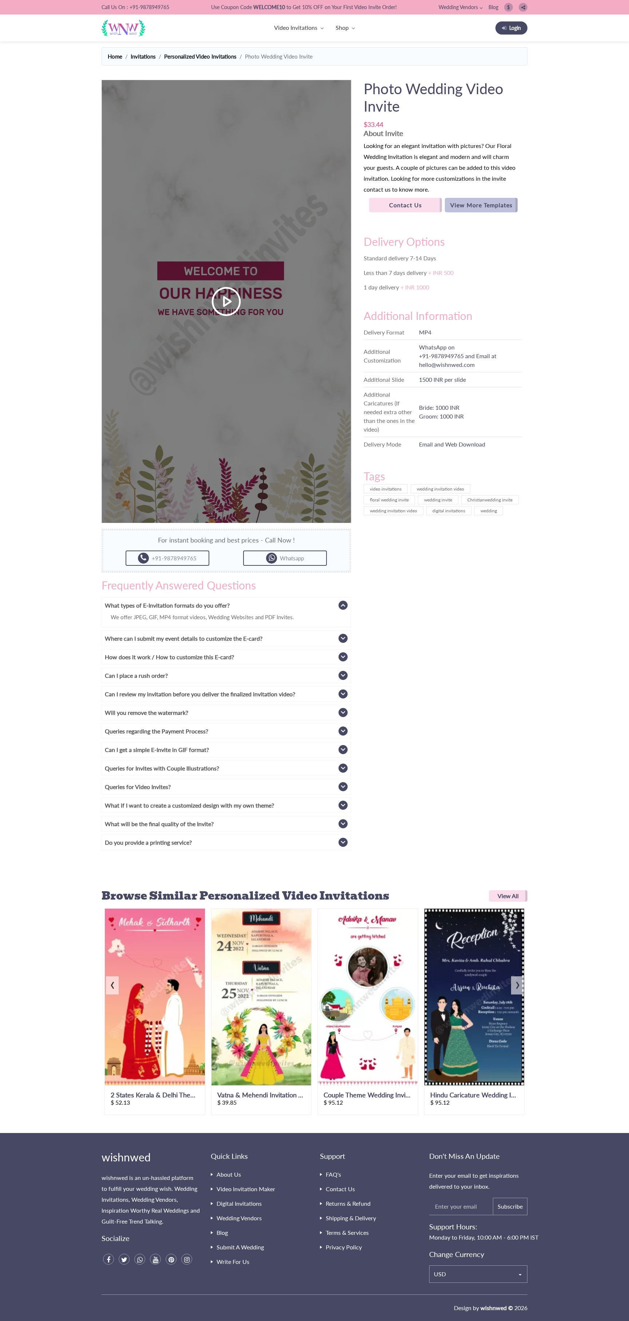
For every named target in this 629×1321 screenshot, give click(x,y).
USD (440, 1273)
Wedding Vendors (458, 7)
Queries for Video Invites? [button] (138, 786)
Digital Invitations (239, 1203)
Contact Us (405, 204)
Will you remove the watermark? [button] (146, 712)
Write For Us (233, 1261)
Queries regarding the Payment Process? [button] (156, 731)
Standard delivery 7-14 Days (400, 258)
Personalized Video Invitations (200, 56)
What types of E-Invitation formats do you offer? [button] (167, 605)
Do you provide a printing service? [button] (148, 842)
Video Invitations (295, 27)
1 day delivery (396, 287)
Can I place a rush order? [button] (136, 675)
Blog (493, 7)
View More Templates (481, 204)
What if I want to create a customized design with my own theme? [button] (189, 805)
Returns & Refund (348, 1203)
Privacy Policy (344, 1247)
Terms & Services (347, 1232)
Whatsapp (292, 558)
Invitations (143, 56)
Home (115, 56)
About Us (229, 1174)
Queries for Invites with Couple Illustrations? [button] (162, 768)
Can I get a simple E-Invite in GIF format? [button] (157, 749)
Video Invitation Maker (246, 1188)
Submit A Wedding (240, 1247)
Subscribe (510, 1206)
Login (515, 28)
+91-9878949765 (441, 355)
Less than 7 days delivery (409, 272)
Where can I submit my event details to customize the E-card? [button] (183, 638)
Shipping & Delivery (351, 1217)
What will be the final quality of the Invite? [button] (159, 823)
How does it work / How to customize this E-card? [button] (169, 656)
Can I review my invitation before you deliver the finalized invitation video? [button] (200, 693)
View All (508, 895)
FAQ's (333, 1174)
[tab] (226, 605)
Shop (342, 27)
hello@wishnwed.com (447, 364)
